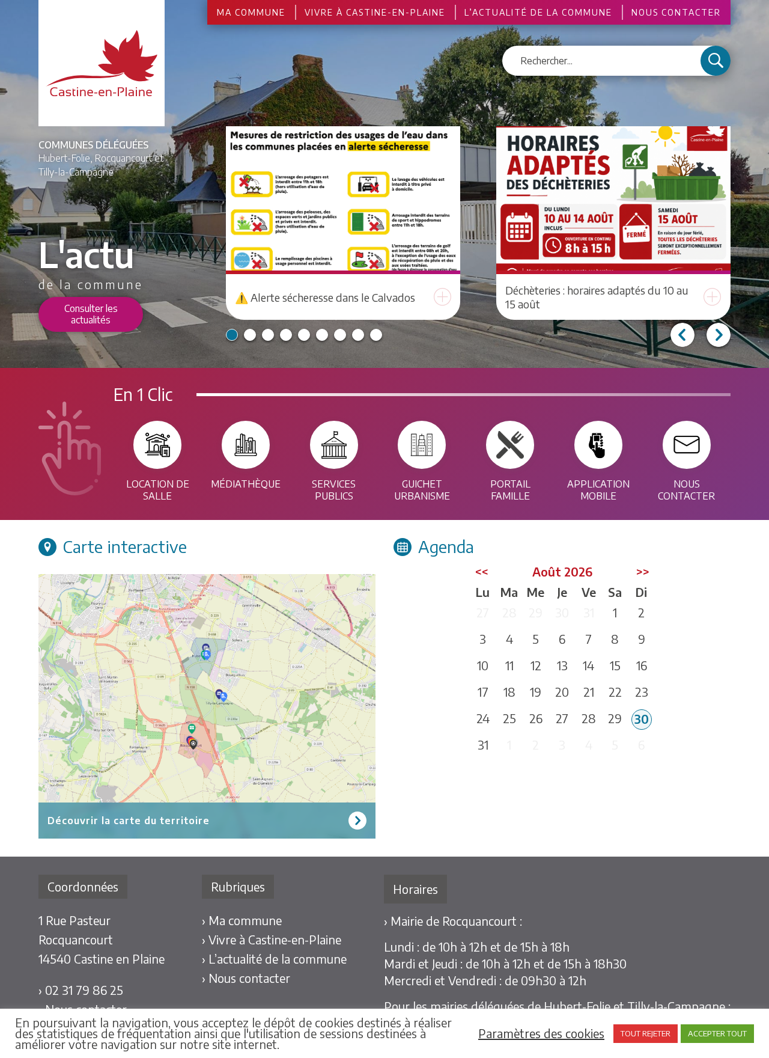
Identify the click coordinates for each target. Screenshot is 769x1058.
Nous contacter (676, 12)
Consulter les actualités (91, 314)
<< (481, 571)
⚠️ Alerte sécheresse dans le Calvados (325, 297)
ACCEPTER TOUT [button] (717, 1033)
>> (642, 571)
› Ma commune (242, 920)
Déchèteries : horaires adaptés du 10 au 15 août (596, 297)
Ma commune (251, 12)
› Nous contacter (246, 977)
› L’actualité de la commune (274, 958)
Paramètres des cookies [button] (541, 1033)
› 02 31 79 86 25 (80, 989)
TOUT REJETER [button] (645, 1033)
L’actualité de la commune (538, 12)
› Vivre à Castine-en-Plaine (271, 939)
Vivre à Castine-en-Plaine (375, 12)
